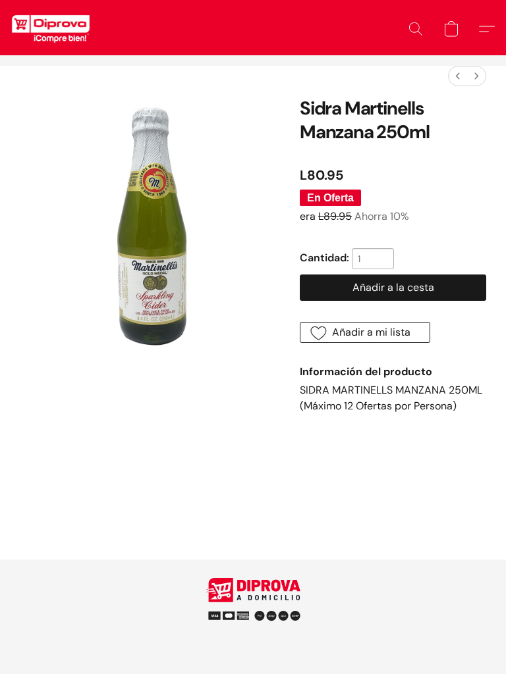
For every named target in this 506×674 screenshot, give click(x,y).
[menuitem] (458, 76)
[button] (50, 29)
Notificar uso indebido (253, 611)
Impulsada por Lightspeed (253, 634)
